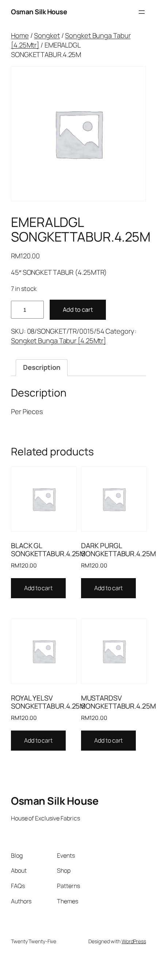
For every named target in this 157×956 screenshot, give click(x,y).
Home (20, 35)
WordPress (134, 941)
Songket (47, 35)
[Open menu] (141, 12)
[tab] (42, 367)
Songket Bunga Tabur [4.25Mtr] (70, 40)
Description (42, 367)
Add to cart (78, 310)
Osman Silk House (39, 11)
